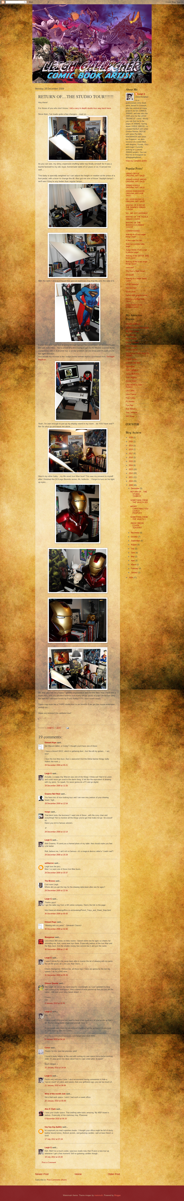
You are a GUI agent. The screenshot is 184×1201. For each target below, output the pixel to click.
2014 (131, 465)
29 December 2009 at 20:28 (56, 855)
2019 (131, 449)
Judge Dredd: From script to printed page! (136, 251)
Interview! (130, 267)
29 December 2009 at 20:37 (56, 873)
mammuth (98, 1195)
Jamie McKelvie (132, 374)
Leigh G (48, 773)
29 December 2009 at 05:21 (56, 765)
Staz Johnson (131, 412)
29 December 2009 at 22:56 (56, 890)
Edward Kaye (50, 742)
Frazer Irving (131, 359)
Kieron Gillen (131, 381)
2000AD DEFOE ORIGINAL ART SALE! (135, 175)
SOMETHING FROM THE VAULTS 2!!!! (139, 501)
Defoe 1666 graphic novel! (136, 295)
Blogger (117, 1195)
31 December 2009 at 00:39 (56, 975)
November (135, 533)
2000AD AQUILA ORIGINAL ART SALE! (135, 186)
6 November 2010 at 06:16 (56, 1119)
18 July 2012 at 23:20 (54, 1157)
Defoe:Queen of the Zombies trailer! (134, 306)
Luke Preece (131, 394)
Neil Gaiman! (131, 288)
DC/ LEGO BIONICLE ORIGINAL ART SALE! (135, 200)
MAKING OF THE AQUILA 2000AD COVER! (137, 218)
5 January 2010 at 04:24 (55, 1039)
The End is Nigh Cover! (135, 271)
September (136, 541)
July (133, 549)
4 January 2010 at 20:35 (55, 1003)
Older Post (114, 1174)
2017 (131, 453)
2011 (131, 477)
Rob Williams (131, 409)
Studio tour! (130, 292)
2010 (131, 481)
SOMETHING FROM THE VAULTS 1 (139, 518)
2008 (131, 577)
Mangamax (49, 937)
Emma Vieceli (131, 350)
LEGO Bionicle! (132, 284)
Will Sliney (130, 416)
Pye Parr (129, 405)
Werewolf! (130, 275)
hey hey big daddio (53, 1127)
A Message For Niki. (134, 240)
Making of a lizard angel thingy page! (136, 235)
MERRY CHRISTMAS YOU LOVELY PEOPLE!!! (139, 509)
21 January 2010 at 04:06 (55, 1085)
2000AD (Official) (133, 324)
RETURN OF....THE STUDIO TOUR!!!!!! (138, 494)
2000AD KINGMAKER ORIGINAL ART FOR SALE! (135, 193)
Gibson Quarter (51, 983)
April (133, 560)
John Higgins (131, 377)
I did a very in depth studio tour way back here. (90, 108)
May (133, 556)
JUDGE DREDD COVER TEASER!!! (137, 525)
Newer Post (42, 1174)
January (134, 572)
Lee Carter (130, 391)
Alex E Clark (50, 1109)
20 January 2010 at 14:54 (55, 1068)
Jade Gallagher (132, 370)
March (134, 565)
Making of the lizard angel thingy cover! (136, 263)
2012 (131, 473)
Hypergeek (130, 366)
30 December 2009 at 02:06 (56, 929)
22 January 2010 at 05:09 (55, 1101)
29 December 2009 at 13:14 (56, 832)
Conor (47, 1048)
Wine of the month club (55, 1094)
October (134, 537)
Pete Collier (130, 398)
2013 (131, 469)
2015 (131, 461)
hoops (47, 812)
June (133, 553)
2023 (131, 445)
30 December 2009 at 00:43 (56, 914)
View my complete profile (136, 161)
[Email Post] (67, 728)
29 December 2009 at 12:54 (56, 803)
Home (78, 1174)
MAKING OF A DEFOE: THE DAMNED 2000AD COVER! (136, 207)
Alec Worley (131, 335)
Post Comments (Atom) (57, 1180)
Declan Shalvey (132, 342)
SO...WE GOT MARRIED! (137, 213)
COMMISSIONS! (133, 231)
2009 (131, 485)
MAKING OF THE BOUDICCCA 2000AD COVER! (135, 225)
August (134, 545)
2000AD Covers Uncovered (137, 328)
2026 (131, 437)
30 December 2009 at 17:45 (56, 949)
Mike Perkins (131, 339)
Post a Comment (49, 1162)
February (135, 568)
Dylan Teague (131, 346)
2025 (131, 441)
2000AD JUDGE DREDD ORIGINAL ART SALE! (136, 180)
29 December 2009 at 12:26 (56, 786)
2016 (131, 457)
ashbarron (49, 863)
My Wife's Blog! (132, 331)
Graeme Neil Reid (52, 794)
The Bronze (50, 881)
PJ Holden (130, 401)
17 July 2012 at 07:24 (54, 1139)
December (135, 488)
